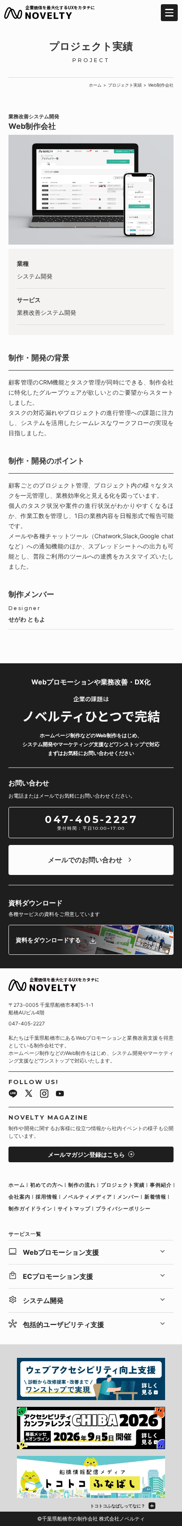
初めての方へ (46, 1185)
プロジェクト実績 (125, 84)
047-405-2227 (26, 1023)
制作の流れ (82, 1185)
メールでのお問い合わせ (85, 860)
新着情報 (155, 1197)
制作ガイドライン (30, 1208)
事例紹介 (161, 1185)
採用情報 (47, 1197)
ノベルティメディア (87, 1197)
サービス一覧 (24, 1234)
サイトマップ (74, 1208)
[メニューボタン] (169, 12)
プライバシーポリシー (123, 1208)
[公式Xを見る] (28, 1094)
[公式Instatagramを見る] (44, 1094)
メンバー (128, 1197)
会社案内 (19, 1197)
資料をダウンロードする (48, 939)
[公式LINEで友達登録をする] (12, 1094)
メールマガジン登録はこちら (86, 1154)
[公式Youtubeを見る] (59, 1094)
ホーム (95, 84)
